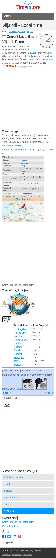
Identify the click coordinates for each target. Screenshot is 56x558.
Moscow (18, 347)
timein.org (14, 551)
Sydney (17, 364)
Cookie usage (27, 555)
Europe (23, 166)
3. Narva (8, 491)
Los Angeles (20, 329)
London (17, 343)
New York (19, 336)
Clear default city (10, 526)
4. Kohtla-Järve (11, 497)
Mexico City (20, 333)
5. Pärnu (8, 504)
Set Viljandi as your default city (18, 522)
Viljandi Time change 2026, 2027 (21, 149)
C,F (35, 196)
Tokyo (17, 361)
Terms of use (6, 555)
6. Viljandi (9, 511)
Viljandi (30, 32)
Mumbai (18, 354)
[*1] (50, 53)
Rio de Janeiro (21, 340)
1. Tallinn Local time (14, 477)
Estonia (22, 32)
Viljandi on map (23, 199)
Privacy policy (17, 555)
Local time (13, 32)
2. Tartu (7, 484)
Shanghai (19, 357)
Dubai (17, 350)
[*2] (14, 193)
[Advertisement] (28, 101)
